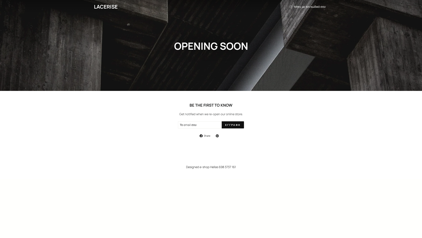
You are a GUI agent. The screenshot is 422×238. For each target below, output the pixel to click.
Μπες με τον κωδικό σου (310, 7)
